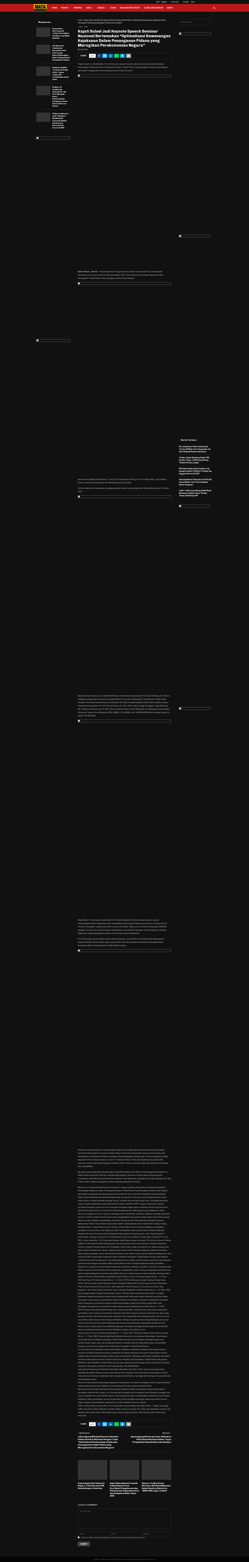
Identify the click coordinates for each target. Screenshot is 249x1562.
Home (54, 8)
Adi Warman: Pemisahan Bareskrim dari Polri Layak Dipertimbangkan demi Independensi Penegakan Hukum (61, 53)
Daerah (100, 8)
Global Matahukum (153, 8)
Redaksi (186, 2)
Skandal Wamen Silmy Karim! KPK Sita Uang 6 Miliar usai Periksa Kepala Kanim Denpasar (195, 482)
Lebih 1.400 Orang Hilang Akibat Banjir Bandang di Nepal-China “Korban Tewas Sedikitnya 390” (195, 493)
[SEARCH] (210, 22)
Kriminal (78, 8)
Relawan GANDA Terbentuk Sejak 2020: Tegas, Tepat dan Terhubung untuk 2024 (60, 73)
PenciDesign (150, 1559)
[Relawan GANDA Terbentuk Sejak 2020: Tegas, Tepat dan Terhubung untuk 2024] (43, 71)
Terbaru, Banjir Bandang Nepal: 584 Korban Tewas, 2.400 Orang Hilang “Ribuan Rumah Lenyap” (194, 460)
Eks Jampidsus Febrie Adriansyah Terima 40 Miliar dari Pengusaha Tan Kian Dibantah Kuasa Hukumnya (195, 449)
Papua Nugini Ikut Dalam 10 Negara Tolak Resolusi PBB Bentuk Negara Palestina (91, 1485)
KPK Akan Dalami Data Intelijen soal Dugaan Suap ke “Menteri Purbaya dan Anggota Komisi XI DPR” (195, 471)
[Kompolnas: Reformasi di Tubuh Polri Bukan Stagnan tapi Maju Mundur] (43, 32)
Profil (193, 2)
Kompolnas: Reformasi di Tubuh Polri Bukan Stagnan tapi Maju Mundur (61, 33)
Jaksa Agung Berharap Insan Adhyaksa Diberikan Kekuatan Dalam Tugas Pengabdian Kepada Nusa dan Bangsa (150, 1439)
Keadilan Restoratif (130, 8)
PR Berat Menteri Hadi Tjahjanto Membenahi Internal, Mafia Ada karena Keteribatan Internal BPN (60, 121)
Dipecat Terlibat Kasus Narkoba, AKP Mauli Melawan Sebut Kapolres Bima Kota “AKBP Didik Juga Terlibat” (156, 1487)
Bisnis (170, 8)
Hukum (64, 8)
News (88, 8)
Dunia (113, 8)
